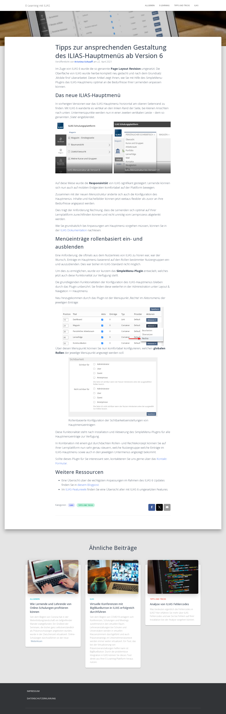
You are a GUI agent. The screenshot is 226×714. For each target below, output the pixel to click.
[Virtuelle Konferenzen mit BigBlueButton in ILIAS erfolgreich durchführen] (113, 576)
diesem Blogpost (88, 485)
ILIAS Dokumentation (73, 230)
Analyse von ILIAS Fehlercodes (169, 604)
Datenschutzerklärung (41, 698)
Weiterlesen (36, 641)
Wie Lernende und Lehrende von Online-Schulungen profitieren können (50, 607)
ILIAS (196, 5)
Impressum (33, 691)
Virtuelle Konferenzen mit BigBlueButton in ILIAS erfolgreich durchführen (112, 607)
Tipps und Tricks (182, 5)
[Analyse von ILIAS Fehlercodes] (173, 576)
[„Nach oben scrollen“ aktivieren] (220, 708)
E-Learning (164, 5)
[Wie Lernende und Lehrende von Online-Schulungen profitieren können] (53, 576)
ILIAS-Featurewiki (75, 489)
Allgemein (150, 5)
